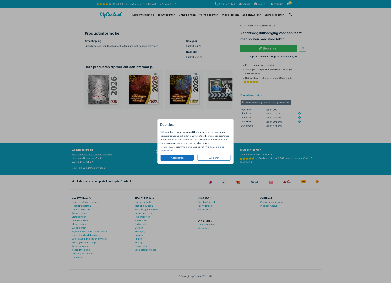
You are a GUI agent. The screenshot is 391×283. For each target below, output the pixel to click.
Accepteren (177, 157)
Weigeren (214, 157)
